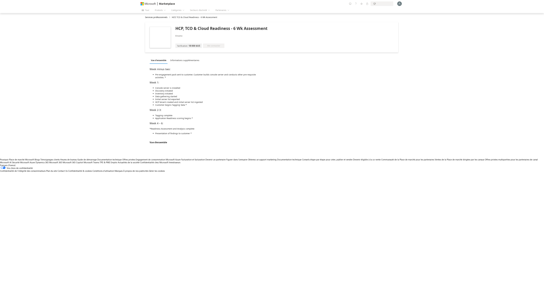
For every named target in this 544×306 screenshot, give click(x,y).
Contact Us (63, 170)
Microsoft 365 (55, 162)
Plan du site (51, 170)
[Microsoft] (148, 3)
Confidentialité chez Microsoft (154, 162)
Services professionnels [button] (156, 17)
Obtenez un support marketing (262, 159)
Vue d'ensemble (158, 60)
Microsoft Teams (91, 162)
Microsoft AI (5, 162)
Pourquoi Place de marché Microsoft (17, 159)
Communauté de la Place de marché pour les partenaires (407, 159)
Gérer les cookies (157, 170)
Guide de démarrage (87, 159)
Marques (119, 170)
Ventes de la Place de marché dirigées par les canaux (459, 159)
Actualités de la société (129, 162)
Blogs (37, 159)
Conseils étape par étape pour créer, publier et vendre (327, 159)
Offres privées (128, 159)
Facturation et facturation (193, 159)
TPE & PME (105, 162)
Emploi (114, 162)
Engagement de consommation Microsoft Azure (158, 159)
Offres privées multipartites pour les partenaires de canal (511, 159)
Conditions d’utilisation (103, 170)
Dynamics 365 (42, 162)
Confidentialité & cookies (80, 170)
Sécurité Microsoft (20, 162)
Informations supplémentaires (184, 60)
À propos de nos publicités (135, 170)
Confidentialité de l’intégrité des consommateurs (23, 170)
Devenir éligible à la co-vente (367, 159)
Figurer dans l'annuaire (236, 159)
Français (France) (8, 165)
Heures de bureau (68, 159)
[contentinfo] (170, 17)
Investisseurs (174, 162)
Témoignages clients (50, 159)
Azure (32, 162)
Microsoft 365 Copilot (73, 162)
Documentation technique (109, 159)
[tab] (159, 60)
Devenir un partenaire (215, 159)
